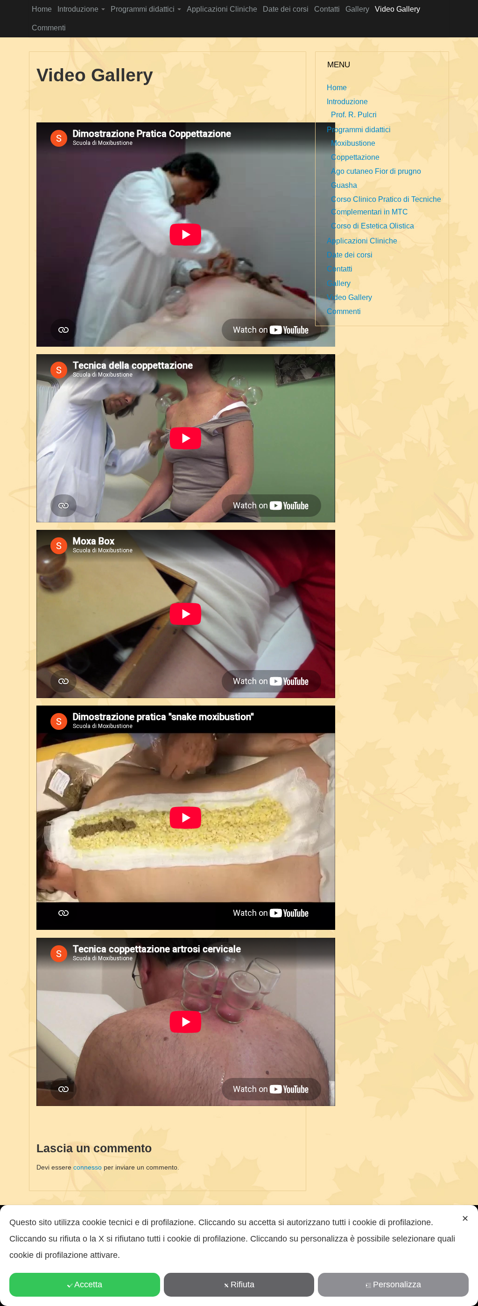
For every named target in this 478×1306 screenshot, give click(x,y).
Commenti (49, 28)
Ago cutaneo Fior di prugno (376, 171)
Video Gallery (397, 9)
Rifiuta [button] (242, 1284)
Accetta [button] (88, 1284)
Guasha (344, 185)
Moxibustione (353, 143)
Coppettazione (355, 157)
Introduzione (78, 9)
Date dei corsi (286, 9)
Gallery (357, 9)
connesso (87, 1167)
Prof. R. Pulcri (354, 115)
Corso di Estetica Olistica (372, 226)
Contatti (327, 9)
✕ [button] (465, 1218)
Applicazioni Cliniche (222, 9)
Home (42, 9)
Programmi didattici (143, 9)
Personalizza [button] (397, 1284)
